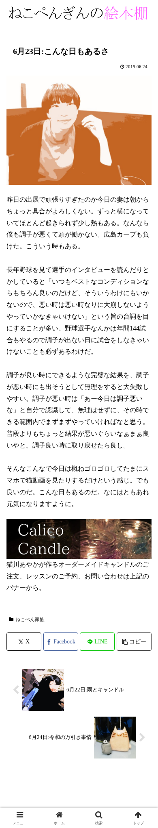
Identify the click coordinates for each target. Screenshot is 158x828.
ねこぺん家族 (30, 619)
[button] (134, 641)
